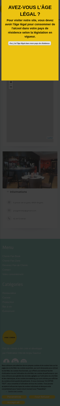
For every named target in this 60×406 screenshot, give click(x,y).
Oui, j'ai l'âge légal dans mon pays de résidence (30, 43)
